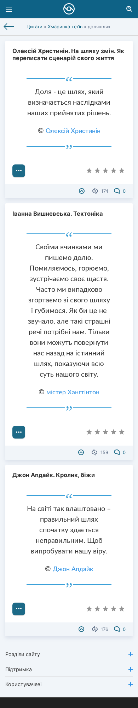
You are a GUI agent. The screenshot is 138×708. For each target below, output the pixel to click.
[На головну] (9, 26)
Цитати (34, 26)
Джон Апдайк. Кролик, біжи (53, 474)
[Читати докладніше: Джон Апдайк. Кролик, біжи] (18, 609)
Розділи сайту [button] (22, 654)
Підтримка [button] (18, 669)
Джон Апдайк (73, 569)
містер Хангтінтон (72, 392)
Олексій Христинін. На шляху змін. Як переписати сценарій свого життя (68, 54)
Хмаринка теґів (65, 26)
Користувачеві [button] (23, 684)
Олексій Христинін (73, 131)
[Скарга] (82, 191)
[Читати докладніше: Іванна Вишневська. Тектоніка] (18, 432)
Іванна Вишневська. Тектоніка (57, 213)
